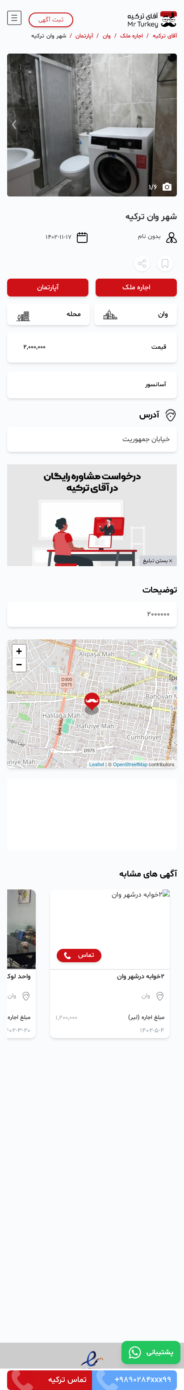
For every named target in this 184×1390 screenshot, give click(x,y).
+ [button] (19, 651)
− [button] (19, 664)
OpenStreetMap (130, 764)
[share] (142, 263)
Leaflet (96, 764)
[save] (165, 263)
